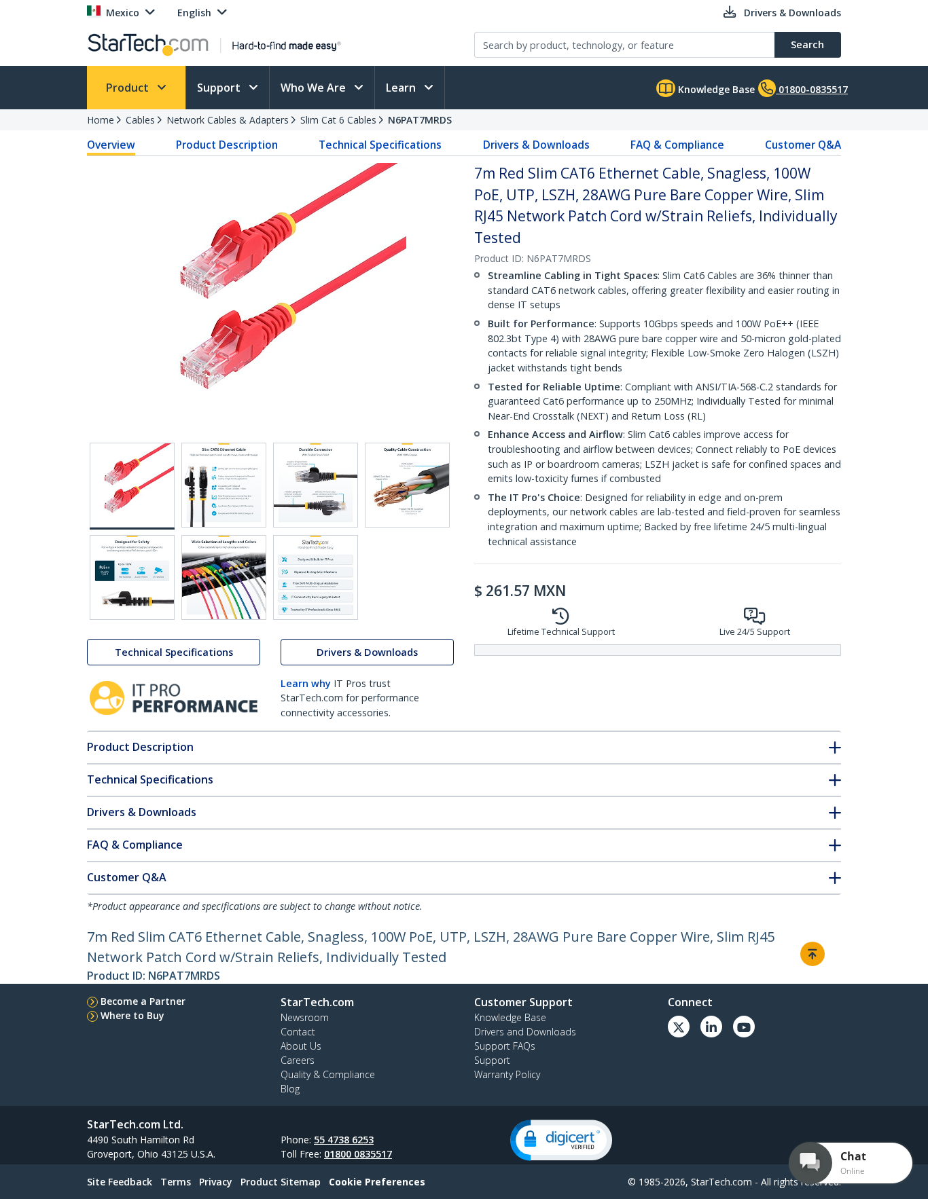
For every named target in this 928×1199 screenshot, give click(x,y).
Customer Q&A (803, 144)
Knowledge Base (715, 89)
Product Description (227, 144)
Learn (402, 87)
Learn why (306, 683)
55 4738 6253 (344, 1139)
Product (128, 87)
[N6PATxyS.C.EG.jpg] (315, 485)
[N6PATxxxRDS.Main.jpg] (132, 486)
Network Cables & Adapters (227, 119)
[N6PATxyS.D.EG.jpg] (407, 485)
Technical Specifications (380, 144)
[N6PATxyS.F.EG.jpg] (223, 577)
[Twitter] (679, 1026)
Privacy (215, 1181)
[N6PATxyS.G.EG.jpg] (315, 577)
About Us (301, 1045)
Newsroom (305, 1017)
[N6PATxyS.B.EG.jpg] (223, 485)
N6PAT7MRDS (420, 119)
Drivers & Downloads (536, 144)
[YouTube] (744, 1026)
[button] (561, 1140)
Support (220, 87)
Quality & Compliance (328, 1074)
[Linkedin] (711, 1026)
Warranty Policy (507, 1074)
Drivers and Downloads (525, 1031)
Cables (140, 119)
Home (100, 119)
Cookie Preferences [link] (377, 1181)
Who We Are (315, 87)
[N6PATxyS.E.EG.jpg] (132, 577)
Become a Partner (143, 1001)
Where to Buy (132, 1015)
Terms (175, 1181)
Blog (290, 1088)
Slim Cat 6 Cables (338, 119)
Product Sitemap (280, 1181)
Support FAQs (504, 1045)
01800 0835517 (358, 1153)
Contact (298, 1031)
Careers (298, 1060)
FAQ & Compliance (677, 144)
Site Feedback (119, 1181)
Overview (111, 144)
